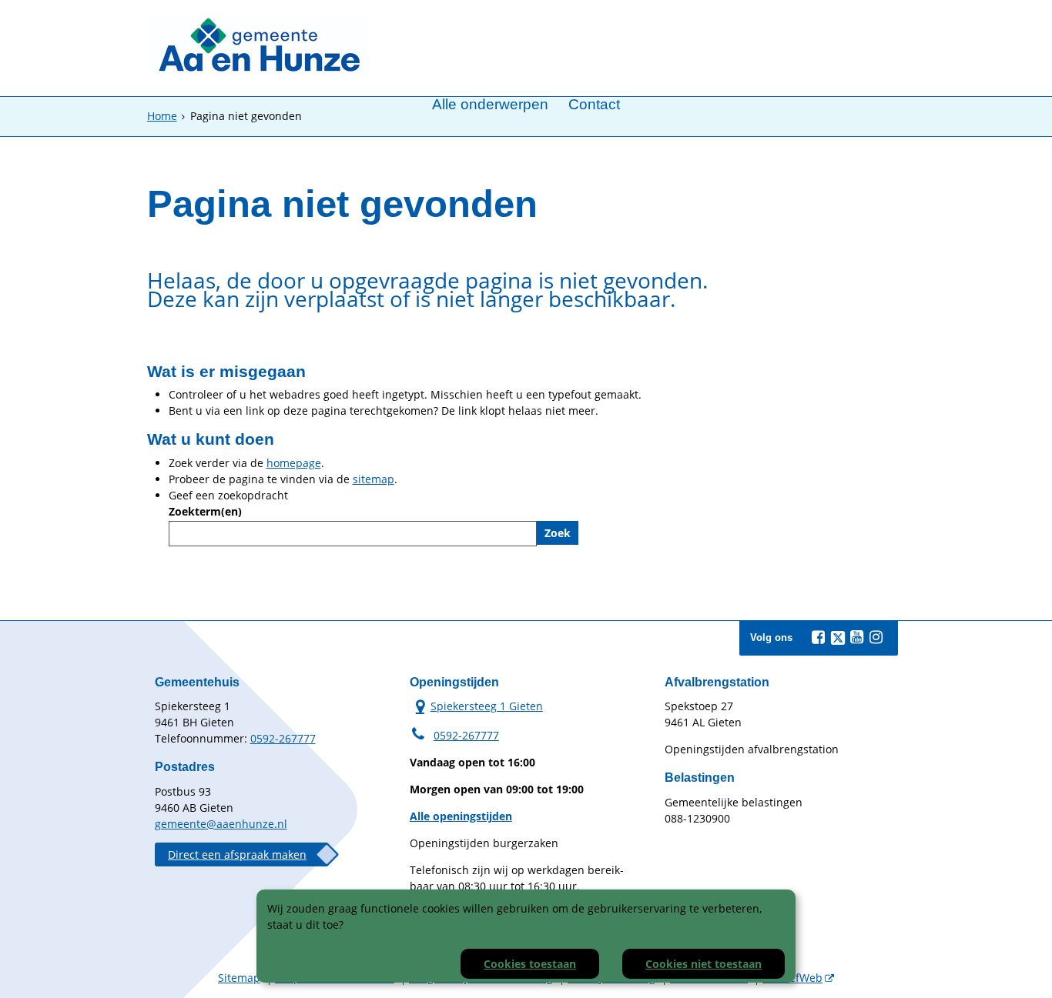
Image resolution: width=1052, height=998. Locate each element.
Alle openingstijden (461, 816)
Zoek (557, 533)
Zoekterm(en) (205, 511)
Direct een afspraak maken (237, 854)
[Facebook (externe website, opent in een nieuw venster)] (818, 637)
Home (162, 115)
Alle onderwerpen (490, 104)
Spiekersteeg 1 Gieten (476, 705)
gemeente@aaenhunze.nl (221, 823)
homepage (293, 463)
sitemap (373, 479)
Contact (594, 104)
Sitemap (239, 977)
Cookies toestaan (530, 963)
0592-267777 (283, 738)
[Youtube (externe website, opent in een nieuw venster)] (857, 637)
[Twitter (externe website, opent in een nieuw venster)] (837, 638)
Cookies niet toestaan (703, 963)
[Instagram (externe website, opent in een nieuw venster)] (876, 637)
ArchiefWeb (792, 977)
